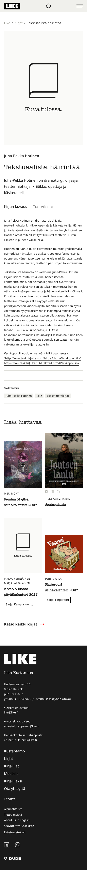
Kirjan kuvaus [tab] (15, 206)
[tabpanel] (43, 292)
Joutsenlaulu (55, 505)
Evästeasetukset (14, 832)
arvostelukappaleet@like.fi (21, 726)
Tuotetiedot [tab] (43, 206)
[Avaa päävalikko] (79, 6)
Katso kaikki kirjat (20, 624)
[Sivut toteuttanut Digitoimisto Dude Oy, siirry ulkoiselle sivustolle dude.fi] (12, 859)
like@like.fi (11, 712)
